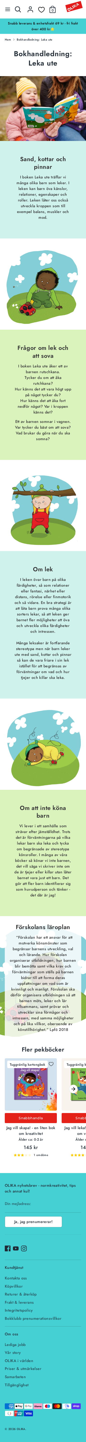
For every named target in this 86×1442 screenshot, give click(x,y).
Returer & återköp (21, 1294)
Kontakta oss (16, 1278)
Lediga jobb (15, 1344)
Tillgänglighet (17, 1385)
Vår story (13, 1352)
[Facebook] (8, 1248)
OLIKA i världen (19, 1360)
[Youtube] (16, 1248)
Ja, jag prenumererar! (33, 1221)
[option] (43, 26)
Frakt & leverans (19, 1302)
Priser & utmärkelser (23, 1368)
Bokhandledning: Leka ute (34, 39)
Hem (8, 39)
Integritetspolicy (19, 1310)
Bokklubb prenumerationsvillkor (33, 1318)
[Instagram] (24, 1248)
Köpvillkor (14, 1286)
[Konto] (30, 7)
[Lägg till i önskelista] (51, 1064)
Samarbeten (15, 1377)
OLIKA (21, 1429)
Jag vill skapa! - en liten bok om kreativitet (30, 1130)
